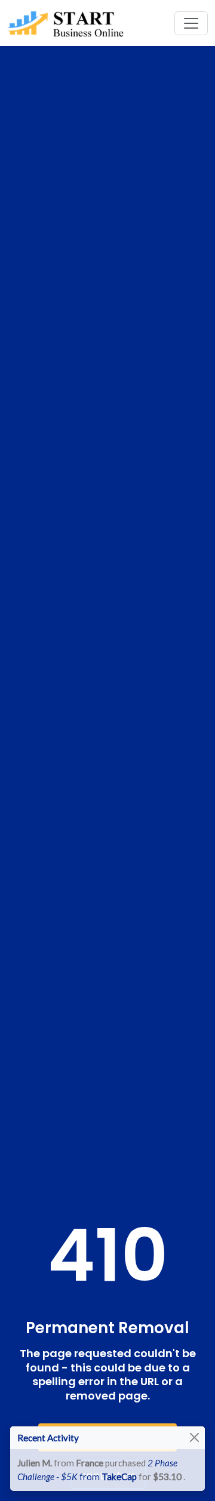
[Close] (194, 1438)
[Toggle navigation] (191, 23)
